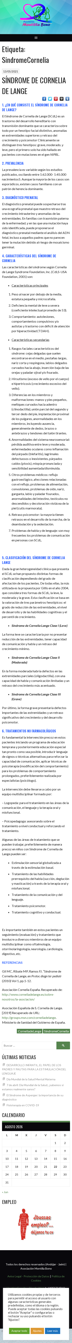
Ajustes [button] (37, 1330)
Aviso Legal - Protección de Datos (28, 1276)
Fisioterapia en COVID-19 (23, 1105)
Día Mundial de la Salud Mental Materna (31, 1079)
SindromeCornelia (56, 1031)
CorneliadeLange (29, 1031)
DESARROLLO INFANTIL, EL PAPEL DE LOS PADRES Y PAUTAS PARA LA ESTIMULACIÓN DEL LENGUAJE (34, 1069)
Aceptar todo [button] (19, 1330)
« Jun (5, 1192)
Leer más (52, 1330)
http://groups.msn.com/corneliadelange (29, 1017)
